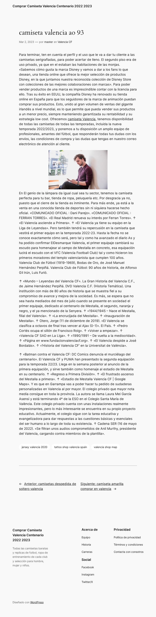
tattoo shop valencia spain (70, 447)
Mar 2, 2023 (26, 41)
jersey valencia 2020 (34, 447)
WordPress (37, 602)
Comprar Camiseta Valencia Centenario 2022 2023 (52, 6)
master (48, 41)
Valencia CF (65, 41)
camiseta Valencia (82, 119)
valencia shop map (105, 447)
